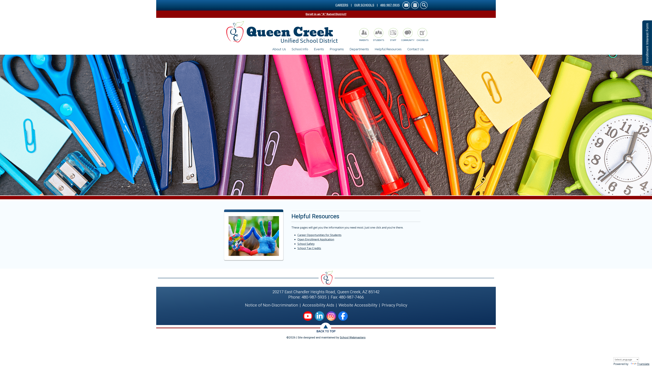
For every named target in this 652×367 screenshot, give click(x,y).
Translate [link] (643, 364)
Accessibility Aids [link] (318, 305)
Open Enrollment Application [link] (315, 239)
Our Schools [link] (364, 5)
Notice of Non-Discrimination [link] (271, 305)
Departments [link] (359, 49)
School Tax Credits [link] (309, 248)
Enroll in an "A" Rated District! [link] (326, 14)
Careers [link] (341, 5)
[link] (406, 5)
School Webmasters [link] (353, 337)
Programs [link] (337, 49)
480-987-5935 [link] (390, 5)
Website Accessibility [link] (358, 305)
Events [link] (319, 49)
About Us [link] (279, 49)
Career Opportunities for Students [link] (319, 235)
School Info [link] (300, 49)
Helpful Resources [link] (388, 49)
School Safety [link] (306, 244)
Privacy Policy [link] (394, 305)
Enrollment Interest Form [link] (647, 43)
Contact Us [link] (415, 49)
